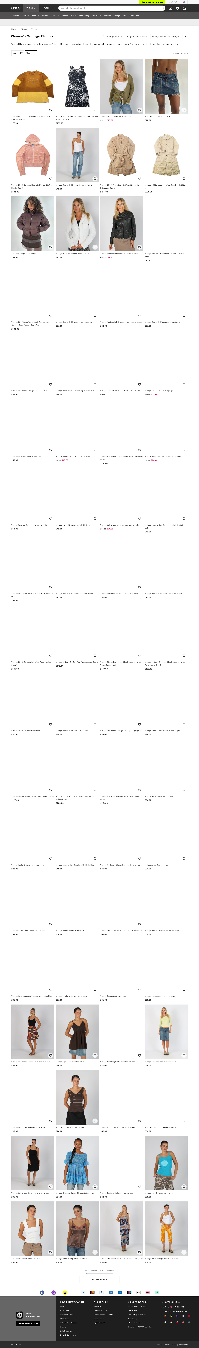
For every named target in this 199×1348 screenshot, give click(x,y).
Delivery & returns (67, 1314)
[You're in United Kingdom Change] (184, 2)
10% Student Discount (68, 1323)
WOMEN (31, 8)
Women (24, 29)
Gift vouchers (133, 1310)
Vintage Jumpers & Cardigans (166, 36)
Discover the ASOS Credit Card (140, 1327)
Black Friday (132, 1318)
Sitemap (63, 1327)
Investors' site (99, 1318)
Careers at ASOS (100, 1310)
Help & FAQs (173, 2)
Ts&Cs (174, 1345)
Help (62, 1306)
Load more (99, 1279)
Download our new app (152, 2)
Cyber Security (99, 1323)
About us (97, 1306)
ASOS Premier (65, 1318)
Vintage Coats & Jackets (137, 36)
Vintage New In (114, 36)
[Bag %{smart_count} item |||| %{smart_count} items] (184, 8)
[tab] (15, 15)
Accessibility (183, 1345)
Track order (64, 1310)
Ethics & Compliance (68, 1335)
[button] (165, 1316)
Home (13, 29)
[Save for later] (51, 110)
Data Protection (66, 1331)
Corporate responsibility (103, 1314)
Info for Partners (134, 1323)
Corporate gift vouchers (137, 1314)
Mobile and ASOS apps (137, 1306)
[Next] (185, 36)
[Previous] (103, 36)
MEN (46, 8)
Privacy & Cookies (163, 1345)
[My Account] (170, 8)
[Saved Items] (177, 8)
